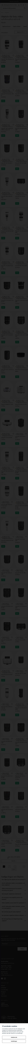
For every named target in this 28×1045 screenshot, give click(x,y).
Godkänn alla (14, 1037)
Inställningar (14, 1041)
